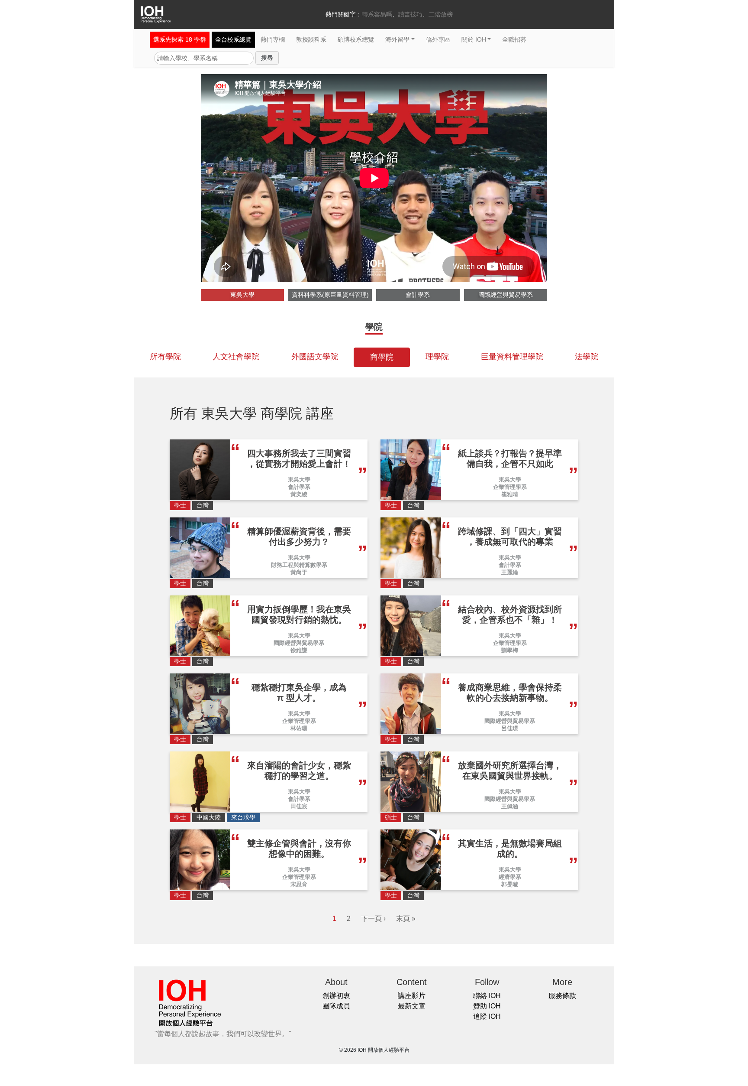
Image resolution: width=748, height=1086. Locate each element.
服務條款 (562, 995)
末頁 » (406, 918)
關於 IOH (473, 39)
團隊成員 (336, 1006)
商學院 (381, 357)
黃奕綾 (298, 494)
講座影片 (412, 995)
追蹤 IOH (487, 1016)
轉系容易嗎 (377, 14)
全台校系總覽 (233, 39)
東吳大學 (242, 294)
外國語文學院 (314, 356)
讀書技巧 (410, 14)
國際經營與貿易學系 (505, 294)
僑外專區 (438, 39)
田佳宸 (298, 806)
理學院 (437, 356)
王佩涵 (509, 806)
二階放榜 (441, 14)
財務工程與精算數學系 (299, 565)
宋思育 (298, 884)
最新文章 (412, 1006)
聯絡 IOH (487, 995)
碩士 (391, 817)
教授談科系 (311, 39)
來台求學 (243, 817)
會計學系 (418, 294)
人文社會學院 (236, 356)
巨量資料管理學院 (512, 356)
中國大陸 (209, 817)
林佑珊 (298, 728)
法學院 (586, 356)
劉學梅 (509, 650)
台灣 (203, 505)
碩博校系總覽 (356, 39)
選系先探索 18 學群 (179, 39)
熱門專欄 (273, 39)
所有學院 (165, 356)
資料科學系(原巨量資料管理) (330, 294)
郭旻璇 (509, 884)
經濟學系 (510, 877)
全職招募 (514, 39)
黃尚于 (298, 572)
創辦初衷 (336, 995)
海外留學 (397, 39)
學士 (180, 505)
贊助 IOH (487, 1006)
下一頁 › (373, 918)
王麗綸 (509, 572)
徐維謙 (298, 650)
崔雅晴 (509, 494)
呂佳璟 (509, 728)
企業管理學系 (510, 487)
